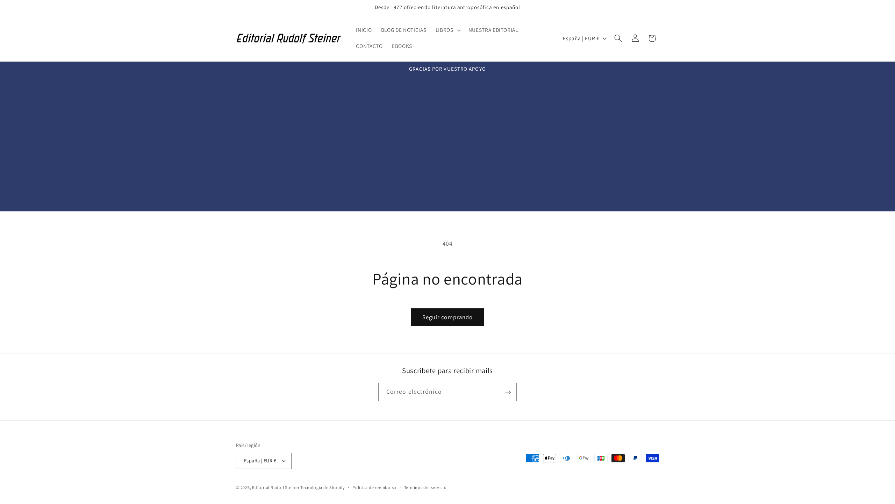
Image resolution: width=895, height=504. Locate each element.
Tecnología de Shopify (322, 487)
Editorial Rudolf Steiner (276, 487)
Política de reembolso (374, 487)
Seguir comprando (447, 317)
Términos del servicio (425, 487)
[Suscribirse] (508, 392)
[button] (447, 30)
